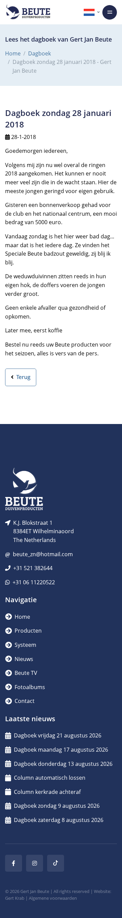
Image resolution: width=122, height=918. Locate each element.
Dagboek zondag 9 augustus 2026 (57, 805)
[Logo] (28, 12)
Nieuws (23, 659)
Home (13, 53)
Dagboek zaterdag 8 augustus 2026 (58, 820)
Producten (27, 630)
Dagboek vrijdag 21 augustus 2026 (57, 735)
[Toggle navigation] (109, 12)
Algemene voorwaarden (53, 898)
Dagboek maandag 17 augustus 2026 (61, 749)
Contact (24, 701)
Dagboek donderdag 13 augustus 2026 (63, 764)
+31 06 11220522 (34, 582)
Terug (22, 377)
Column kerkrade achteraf (47, 792)
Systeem (24, 645)
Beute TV (25, 673)
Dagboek (39, 53)
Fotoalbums (29, 687)
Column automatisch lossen (49, 777)
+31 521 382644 (33, 568)
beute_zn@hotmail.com (43, 554)
